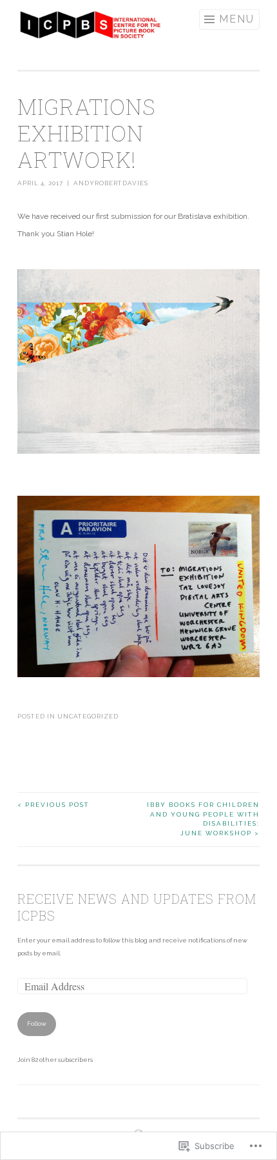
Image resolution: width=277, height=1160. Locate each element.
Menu (236, 19)
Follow (36, 1023)
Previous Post (53, 804)
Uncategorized (88, 716)
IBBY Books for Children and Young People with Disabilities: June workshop (203, 819)
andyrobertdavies (110, 183)
